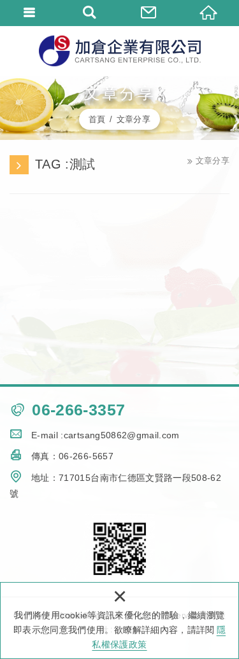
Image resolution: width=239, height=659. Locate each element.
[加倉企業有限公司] (119, 51)
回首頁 (209, 12)
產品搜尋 (90, 12)
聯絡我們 (150, 12)
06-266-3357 (78, 410)
